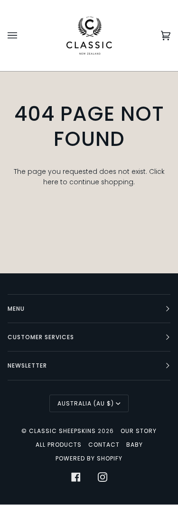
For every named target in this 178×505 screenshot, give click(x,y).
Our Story (139, 431)
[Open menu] (22, 35)
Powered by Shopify (89, 458)
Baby (134, 445)
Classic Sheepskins (62, 431)
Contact (104, 445)
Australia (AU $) (85, 403)
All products (59, 445)
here (50, 182)
